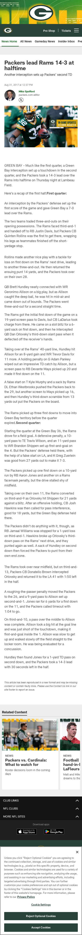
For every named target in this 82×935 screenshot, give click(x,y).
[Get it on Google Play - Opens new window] (54, 833)
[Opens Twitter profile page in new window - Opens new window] (21, 100)
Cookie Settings (41, 904)
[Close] (77, 852)
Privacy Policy (26, 896)
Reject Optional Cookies (41, 916)
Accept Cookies (41, 927)
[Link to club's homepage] (8, 29)
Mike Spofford (27, 91)
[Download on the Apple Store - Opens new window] (27, 832)
